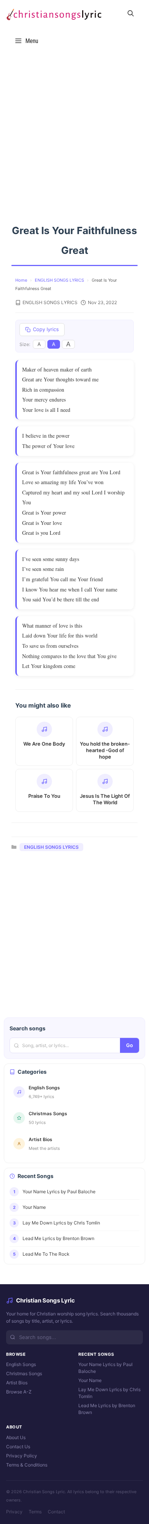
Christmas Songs (24, 1373)
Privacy (14, 1511)
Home (21, 280)
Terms (35, 1511)
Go (129, 1045)
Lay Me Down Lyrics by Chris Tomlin (109, 1393)
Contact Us (18, 1446)
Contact (56, 1511)
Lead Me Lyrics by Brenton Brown (106, 1409)
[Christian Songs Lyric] (53, 13)
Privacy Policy (21, 1456)
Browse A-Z (19, 1392)
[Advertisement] (74, 132)
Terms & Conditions (26, 1465)
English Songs (21, 1364)
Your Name (90, 1380)
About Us (16, 1437)
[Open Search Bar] (130, 13)
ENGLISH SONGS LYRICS (59, 280)
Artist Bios (17, 1382)
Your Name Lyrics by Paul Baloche (105, 1367)
